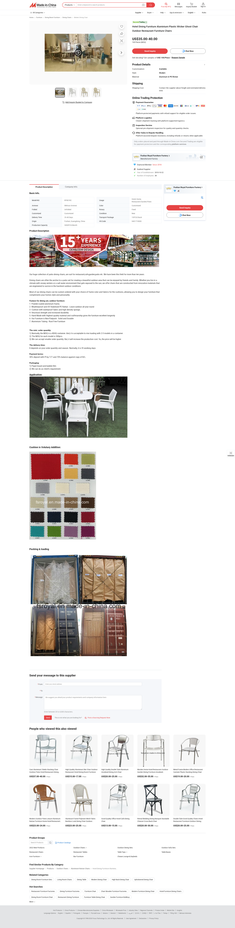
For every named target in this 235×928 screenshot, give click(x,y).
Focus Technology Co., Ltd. (102, 918)
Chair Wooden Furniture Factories (114, 891)
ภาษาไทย (157, 913)
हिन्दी (150, 913)
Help (162, 12)
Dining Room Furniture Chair (42, 897)
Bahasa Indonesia (185, 913)
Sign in (203, 6)
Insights (179, 910)
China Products (70, 910)
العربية (131, 913)
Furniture (39, 17)
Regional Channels (146, 910)
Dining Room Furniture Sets (41, 879)
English (60, 913)
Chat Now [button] (189, 51)
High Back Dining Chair (120, 879)
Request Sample (178, 58)
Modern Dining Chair (81, 17)
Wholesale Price (121, 910)
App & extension (176, 12)
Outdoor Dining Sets (125, 847)
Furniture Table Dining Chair (94, 897)
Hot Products (57, 910)
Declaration (143, 918)
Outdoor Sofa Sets (169, 847)
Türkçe (165, 913)
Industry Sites (133, 910)
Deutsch (113, 913)
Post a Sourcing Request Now (97, 717)
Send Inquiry (150, 51)
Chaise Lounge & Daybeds (127, 856)
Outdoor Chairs (79, 847)
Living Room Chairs (64, 879)
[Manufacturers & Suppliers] (42, 5)
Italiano (105, 913)
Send (48, 717)
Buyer (149, 12)
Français (85, 913)
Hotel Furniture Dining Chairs (170, 891)
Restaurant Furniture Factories (43, 891)
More (31, 901)
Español (68, 913)
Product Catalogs (64, 842)
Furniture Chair (90, 891)
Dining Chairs (66, 17)
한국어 (137, 913)
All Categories (38, 12)
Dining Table (81, 879)
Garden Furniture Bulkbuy (120, 897)
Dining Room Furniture (52, 17)
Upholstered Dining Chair (143, 879)
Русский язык (95, 913)
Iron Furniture (34, 856)
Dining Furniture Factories (69, 891)
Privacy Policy (154, 918)
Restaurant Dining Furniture (68, 897)
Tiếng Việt (173, 913)
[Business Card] (202, 197)
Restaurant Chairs (36, 852)
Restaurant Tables (80, 852)
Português (76, 913)
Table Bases (166, 852)
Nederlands (122, 913)
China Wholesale (107, 910)
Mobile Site (170, 910)
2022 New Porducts (36, 847)
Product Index (159, 910)
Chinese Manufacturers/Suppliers (88, 910)
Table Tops (122, 852)
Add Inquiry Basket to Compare (78, 102)
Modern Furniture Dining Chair (143, 891)
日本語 (144, 913)
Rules (204, 12)
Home (31, 17)
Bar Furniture (78, 856)
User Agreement (131, 918)
